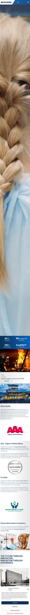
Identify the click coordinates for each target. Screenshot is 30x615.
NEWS (2, 374)
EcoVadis (3, 482)
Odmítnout (15, 606)
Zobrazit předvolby (15, 610)
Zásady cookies (10, 613)
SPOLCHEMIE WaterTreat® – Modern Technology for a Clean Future (14, 378)
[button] (28, 589)
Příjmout (15, 602)
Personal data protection (18, 613)
